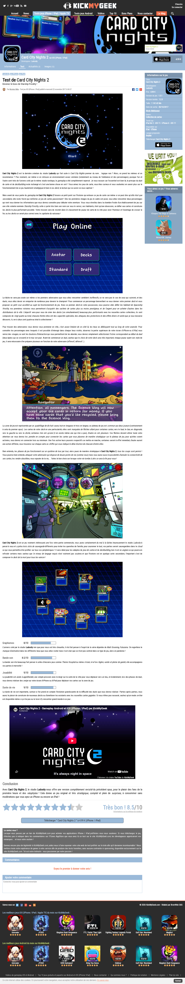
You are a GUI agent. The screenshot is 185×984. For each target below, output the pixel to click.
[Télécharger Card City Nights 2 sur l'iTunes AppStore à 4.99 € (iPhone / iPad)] (162, 59)
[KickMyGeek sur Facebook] (7, 6)
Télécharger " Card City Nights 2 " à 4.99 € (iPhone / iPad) (72, 820)
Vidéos (101, 13)
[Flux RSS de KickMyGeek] (21, 6)
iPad (148, 129)
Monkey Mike (14, 89)
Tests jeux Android (83, 13)
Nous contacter (145, 13)
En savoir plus (103, 980)
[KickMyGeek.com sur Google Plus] (25, 905)
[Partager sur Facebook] (133, 89)
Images (49, 66)
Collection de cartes (154, 117)
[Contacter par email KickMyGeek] (25, 6)
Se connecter (177, 7)
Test (22, 66)
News (26, 13)
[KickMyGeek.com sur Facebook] (21, 905)
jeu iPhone (14, 74)
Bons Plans (127, 13)
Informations (10, 66)
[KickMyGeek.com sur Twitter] (17, 905)
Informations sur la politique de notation (128, 812)
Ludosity (6, 74)
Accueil (14, 13)
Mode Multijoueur (153, 111)
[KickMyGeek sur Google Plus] (11, 6)
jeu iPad (22, 74)
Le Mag (161, 13)
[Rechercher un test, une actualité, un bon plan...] (173, 13)
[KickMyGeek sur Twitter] (4, 6)
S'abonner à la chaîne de (115, 777)
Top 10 (113, 13)
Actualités (34, 66)
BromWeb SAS (176, 905)
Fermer (178, 981)
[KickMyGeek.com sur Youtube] (30, 905)
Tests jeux (51, 13)
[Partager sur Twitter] (137, 89)
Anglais (149, 135)
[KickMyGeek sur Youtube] (16, 6)
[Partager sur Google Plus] (140, 89)
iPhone (154, 129)
